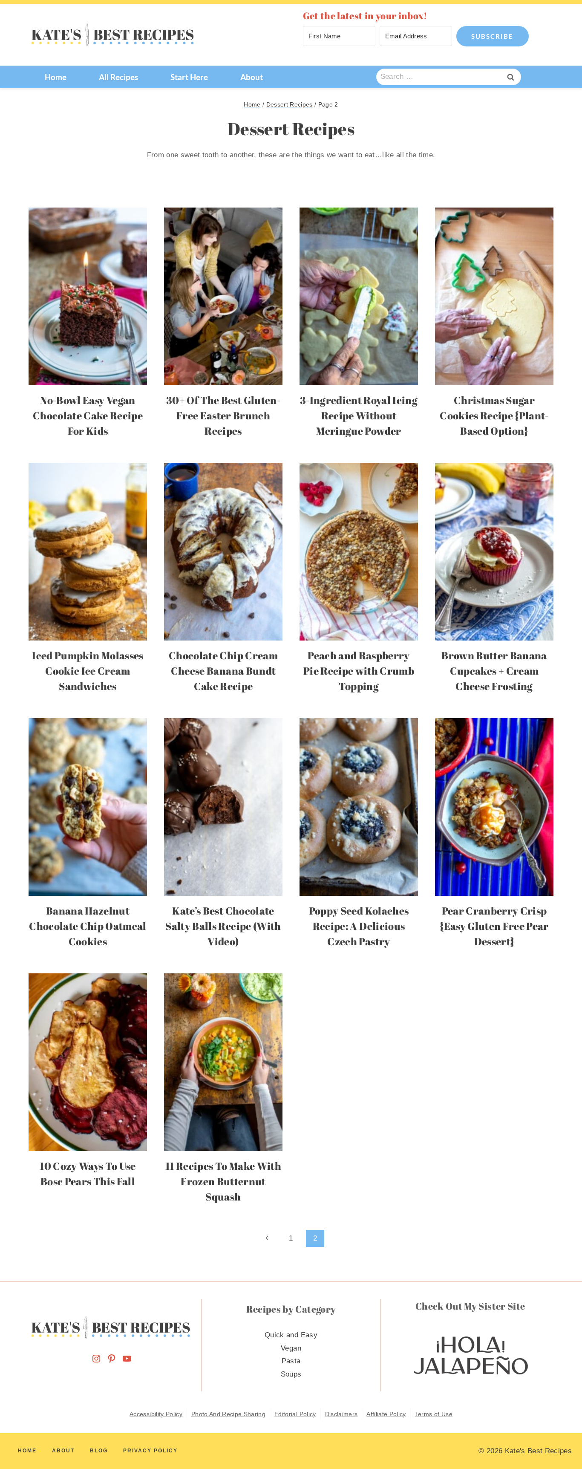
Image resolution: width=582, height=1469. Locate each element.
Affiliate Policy (386, 1414)
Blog (99, 1451)
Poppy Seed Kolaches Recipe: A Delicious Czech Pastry (359, 926)
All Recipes (118, 77)
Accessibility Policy (156, 1414)
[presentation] (88, 296)
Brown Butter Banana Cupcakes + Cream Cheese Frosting (494, 671)
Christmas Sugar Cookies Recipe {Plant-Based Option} (494, 415)
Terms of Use (433, 1414)
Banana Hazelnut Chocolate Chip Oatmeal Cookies (87, 926)
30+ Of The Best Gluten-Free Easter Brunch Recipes (223, 415)
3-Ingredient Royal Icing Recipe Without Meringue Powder (359, 415)
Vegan (291, 1348)
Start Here (189, 77)
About (251, 77)
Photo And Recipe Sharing (228, 1414)
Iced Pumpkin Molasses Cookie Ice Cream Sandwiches (87, 671)
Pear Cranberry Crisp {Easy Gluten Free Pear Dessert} (494, 926)
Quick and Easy (291, 1335)
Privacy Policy (150, 1451)
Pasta (291, 1361)
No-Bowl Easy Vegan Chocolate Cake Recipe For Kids (88, 415)
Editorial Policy (295, 1414)
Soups (291, 1374)
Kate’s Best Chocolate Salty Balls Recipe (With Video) (223, 926)
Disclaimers (341, 1414)
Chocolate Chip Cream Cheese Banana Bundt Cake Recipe (223, 671)
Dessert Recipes (289, 104)
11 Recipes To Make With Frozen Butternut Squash (223, 1181)
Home (55, 77)
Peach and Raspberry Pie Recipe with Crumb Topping (358, 671)
